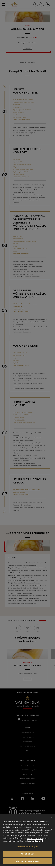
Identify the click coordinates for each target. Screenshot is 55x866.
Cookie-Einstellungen (27, 846)
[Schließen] (52, 818)
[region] (27, 840)
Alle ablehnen (27, 854)
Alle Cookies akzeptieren (27, 861)
